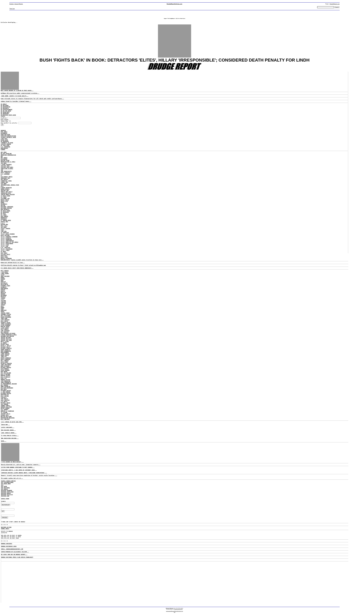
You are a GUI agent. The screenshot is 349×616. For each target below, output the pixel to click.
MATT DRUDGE (5, 270)
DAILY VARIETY (5, 172)
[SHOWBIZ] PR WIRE (7, 142)
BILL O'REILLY (5, 377)
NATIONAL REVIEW (6, 208)
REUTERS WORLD (6, 493)
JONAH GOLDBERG (6, 324)
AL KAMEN (4, 343)
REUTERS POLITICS (7, 494)
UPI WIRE (4, 486)
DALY (2, 306)
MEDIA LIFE (4, 201)
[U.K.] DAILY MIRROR (8, 234)
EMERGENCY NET (5, 178)
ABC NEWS (4, 152)
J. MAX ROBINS (5, 392)
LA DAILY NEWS (5, 195)
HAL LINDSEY (5, 360)
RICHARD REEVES (6, 390)
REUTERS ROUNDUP (6, 490)
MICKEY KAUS (5, 344)
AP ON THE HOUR (6, 111)
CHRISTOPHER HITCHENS (8, 333)
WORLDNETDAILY (5, 260)
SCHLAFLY (4, 397)
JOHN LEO (4, 356)
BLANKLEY (4, 287)
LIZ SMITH (4, 401)
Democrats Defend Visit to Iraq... (13, 262)
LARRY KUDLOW (5, 353)
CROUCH (3, 304)
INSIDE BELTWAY (6, 337)
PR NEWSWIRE (5, 141)
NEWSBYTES (4, 217)
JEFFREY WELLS (5, 413)
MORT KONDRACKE (6, 351)
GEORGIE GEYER (5, 322)
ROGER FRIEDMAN (6, 317)
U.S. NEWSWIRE (5, 146)
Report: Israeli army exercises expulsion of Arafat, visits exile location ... (29, 475)
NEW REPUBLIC (5, 209)
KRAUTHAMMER (5, 352)
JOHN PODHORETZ (6, 382)
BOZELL (3, 291)
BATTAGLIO (4, 283)
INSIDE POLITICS (6, 339)
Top (174, 612)
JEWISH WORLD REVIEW (8, 194)
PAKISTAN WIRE (5, 134)
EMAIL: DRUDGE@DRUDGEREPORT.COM (12, 549)
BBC (2, 156)
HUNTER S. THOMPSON (7, 411)
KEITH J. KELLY (6, 345)
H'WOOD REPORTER (6, 187)
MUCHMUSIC (4, 204)
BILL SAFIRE (5, 396)
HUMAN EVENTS (5, 189)
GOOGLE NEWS (5, 498)
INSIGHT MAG (5, 190)
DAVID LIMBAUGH (6, 358)
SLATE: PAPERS (5, 228)
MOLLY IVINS (5, 341)
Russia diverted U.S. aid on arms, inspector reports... (20, 464)
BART (2, 280)
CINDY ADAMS (5, 273)
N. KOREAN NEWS (6, 220)
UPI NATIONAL (5, 487)
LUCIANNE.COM (5, 198)
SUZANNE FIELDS (6, 314)
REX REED (4, 389)
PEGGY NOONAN (5, 370)
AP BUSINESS (5, 108)
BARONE (3, 279)
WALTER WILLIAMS (6, 416)
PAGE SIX (4, 378)
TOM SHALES (4, 398)
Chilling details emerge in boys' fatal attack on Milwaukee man (23, 265)
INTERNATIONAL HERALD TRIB (10, 185)
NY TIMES (4, 215)
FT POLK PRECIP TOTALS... (10, 435)
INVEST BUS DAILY (6, 191)
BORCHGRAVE (4, 288)
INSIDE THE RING (6, 340)
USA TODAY (4, 253)
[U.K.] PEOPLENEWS (7, 243)
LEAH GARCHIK (5, 319)
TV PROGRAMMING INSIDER (9, 383)
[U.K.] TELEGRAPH (6, 249)
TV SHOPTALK (5, 232)
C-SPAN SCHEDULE (6, 164)
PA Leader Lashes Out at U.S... (12, 478)
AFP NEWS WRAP (6, 483)
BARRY (2, 277)
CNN (2, 170)
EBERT (2, 311)
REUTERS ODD (5, 496)
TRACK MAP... (5, 424)
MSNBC (2, 202)
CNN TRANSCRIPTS (6, 171)
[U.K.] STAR (5, 245)
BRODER (3, 294)
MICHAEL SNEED (5, 403)
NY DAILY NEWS (5, 210)
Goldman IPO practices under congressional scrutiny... (20, 93)
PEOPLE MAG (4, 221)
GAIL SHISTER (5, 400)
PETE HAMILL (5, 329)
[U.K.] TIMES (5, 250)
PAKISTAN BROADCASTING (8, 136)
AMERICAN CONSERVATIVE (8, 155)
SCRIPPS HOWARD (6, 144)
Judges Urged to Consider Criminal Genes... (16, 101)
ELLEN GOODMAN (5, 325)
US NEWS (3, 251)
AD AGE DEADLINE (6, 153)
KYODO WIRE (4, 140)
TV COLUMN (4, 412)
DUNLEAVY (4, 310)
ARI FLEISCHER (5, 315)
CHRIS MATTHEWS (6, 364)
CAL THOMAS (4, 409)
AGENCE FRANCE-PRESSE (8, 481)
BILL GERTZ (4, 321)
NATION (3, 205)
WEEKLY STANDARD (6, 258)
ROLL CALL (4, 225)
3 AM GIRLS (4, 272)
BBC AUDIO (4, 157)
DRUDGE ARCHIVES (6, 543)
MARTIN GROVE (5, 326)
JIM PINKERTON (5, 381)
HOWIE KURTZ (5, 355)
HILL (2, 186)
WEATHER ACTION (6, 527)
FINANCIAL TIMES (6, 181)
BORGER (3, 289)
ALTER (2, 274)
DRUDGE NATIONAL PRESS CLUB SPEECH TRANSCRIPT (17, 557)
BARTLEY (3, 281)
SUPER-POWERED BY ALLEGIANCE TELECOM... (15, 551)
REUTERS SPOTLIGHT (7, 492)
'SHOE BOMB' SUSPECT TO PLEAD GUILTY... (14, 96)
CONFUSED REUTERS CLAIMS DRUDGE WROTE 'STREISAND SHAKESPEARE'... (24, 472)
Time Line (12, 8)
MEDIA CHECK (5, 200)
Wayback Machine (169, 608)
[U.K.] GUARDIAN (6, 239)
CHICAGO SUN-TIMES (7, 167)
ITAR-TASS (4, 138)
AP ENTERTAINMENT (6, 109)
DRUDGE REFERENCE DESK (8, 546)
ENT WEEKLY (4, 179)
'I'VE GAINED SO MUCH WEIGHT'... (12, 462)
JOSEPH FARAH (5, 313)
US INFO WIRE (5, 145)
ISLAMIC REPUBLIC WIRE (8, 137)
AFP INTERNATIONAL (7, 482)
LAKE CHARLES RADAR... (8, 432)
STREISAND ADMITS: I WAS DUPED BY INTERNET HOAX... (19, 470)
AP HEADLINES (5, 112)
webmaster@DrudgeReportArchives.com (174, 611)
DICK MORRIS (5, 368)
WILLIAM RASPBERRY (7, 388)
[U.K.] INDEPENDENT (7, 240)
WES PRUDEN (4, 385)
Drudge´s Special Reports (16, 4)
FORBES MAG (4, 182)
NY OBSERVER (5, 212)
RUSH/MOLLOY (5, 394)
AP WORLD (4, 104)
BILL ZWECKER (5, 419)
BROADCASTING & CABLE (8, 161)
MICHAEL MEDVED (6, 367)
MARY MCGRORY (5, 366)
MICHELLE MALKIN (6, 363)
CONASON (3, 302)
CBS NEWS (4, 163)
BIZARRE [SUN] (5, 285)
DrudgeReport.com (335, 4)
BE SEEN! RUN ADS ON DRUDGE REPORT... (14, 554)
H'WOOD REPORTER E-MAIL (9, 334)
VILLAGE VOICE (5, 254)
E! (1, 175)
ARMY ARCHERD (5, 276)
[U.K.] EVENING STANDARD (9, 236)
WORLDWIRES (4, 148)
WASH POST (4, 255)
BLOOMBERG (4, 133)
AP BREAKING (5, 113)
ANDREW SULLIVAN (6, 407)
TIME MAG (4, 231)
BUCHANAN (4, 295)
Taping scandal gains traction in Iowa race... (27, 260)
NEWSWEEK (4, 219)
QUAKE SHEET (5, 528)
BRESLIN (3, 292)
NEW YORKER (4, 216)
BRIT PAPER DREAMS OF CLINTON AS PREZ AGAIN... (17, 90)
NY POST (3, 213)
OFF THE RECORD (6, 373)
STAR (2, 230)
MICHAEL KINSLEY (6, 348)
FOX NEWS (4, 183)
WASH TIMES (4, 257)
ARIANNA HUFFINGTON (7, 336)
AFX (2, 485)
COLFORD (3, 300)
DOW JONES (4, 131)
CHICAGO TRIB (5, 166)
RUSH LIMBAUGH (5, 359)
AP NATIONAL (5, 105)
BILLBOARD (4, 159)
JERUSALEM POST (6, 193)
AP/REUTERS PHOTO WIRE (8, 115)
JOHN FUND (4, 318)
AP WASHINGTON (5, 107)
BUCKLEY (3, 296)
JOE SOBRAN (4, 404)
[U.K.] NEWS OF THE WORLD (9, 242)
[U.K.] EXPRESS (6, 238)
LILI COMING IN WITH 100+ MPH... (12, 422)
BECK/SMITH (4, 284)
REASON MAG (4, 224)
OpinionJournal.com (178, 609)
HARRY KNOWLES (5, 349)
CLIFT (2, 299)
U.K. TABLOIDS (5, 247)
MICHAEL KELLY (5, 347)
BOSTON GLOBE (5, 160)
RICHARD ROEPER (6, 393)
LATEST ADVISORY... (7, 427)
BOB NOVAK (4, 371)
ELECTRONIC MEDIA (6, 176)
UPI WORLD (4, 489)
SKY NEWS (4, 227)
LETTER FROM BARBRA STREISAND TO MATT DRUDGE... (18, 467)
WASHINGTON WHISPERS (8, 418)
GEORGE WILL (5, 415)
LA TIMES (4, 197)
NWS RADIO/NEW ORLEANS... (10, 438)
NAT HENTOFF (5, 332)
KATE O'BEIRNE (5, 374)
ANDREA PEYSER (5, 379)
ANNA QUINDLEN (5, 386)
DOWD (2, 309)
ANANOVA (3, 130)
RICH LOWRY (4, 362)
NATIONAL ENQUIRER (7, 206)
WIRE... (3, 441)
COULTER (3, 303)
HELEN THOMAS (5, 408)
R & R (2, 223)
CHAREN (3, 298)
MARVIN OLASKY (5, 375)
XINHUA (3, 149)
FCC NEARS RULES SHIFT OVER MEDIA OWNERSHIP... (17, 268)
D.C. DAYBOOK (5, 174)
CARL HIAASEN (5, 330)
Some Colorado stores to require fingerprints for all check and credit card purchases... (32, 98)
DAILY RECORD (5, 235)
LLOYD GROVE (5, 328)
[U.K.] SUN (4, 246)
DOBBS (2, 307)
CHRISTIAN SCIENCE (7, 168)
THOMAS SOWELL (5, 405)
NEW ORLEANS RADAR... (8, 430)
